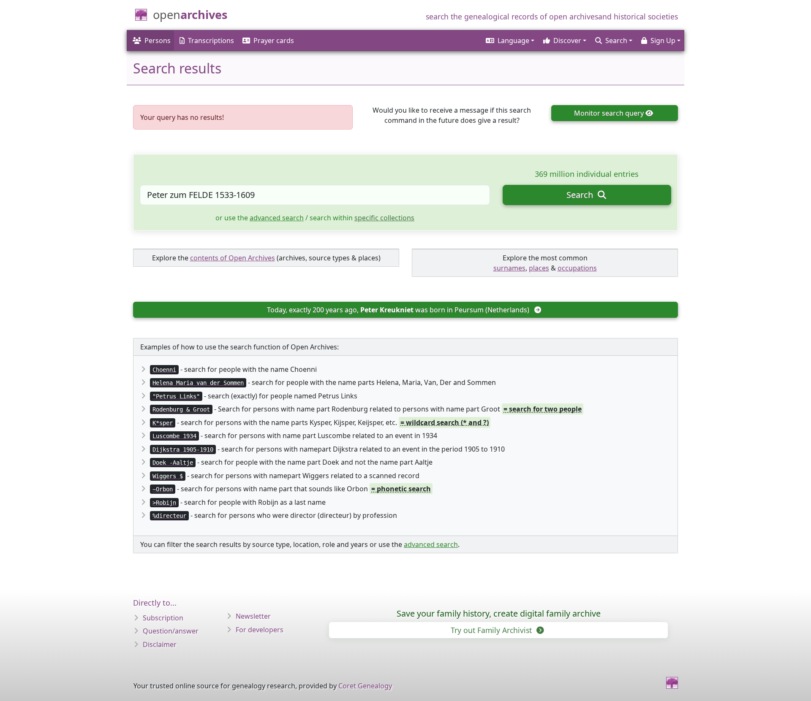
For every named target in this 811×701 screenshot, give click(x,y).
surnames (509, 268)
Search (580, 194)
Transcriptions (211, 40)
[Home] (672, 683)
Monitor (609, 113)
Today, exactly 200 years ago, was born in (398, 309)
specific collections (384, 217)
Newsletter (253, 616)
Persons (157, 40)
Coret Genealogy (365, 685)
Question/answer (171, 631)
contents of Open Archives (232, 258)
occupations (577, 268)
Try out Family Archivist (492, 630)
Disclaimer (160, 644)
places (539, 268)
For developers (259, 629)
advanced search (277, 217)
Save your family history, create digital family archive (499, 613)
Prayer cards (273, 40)
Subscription (163, 618)
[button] (509, 40)
